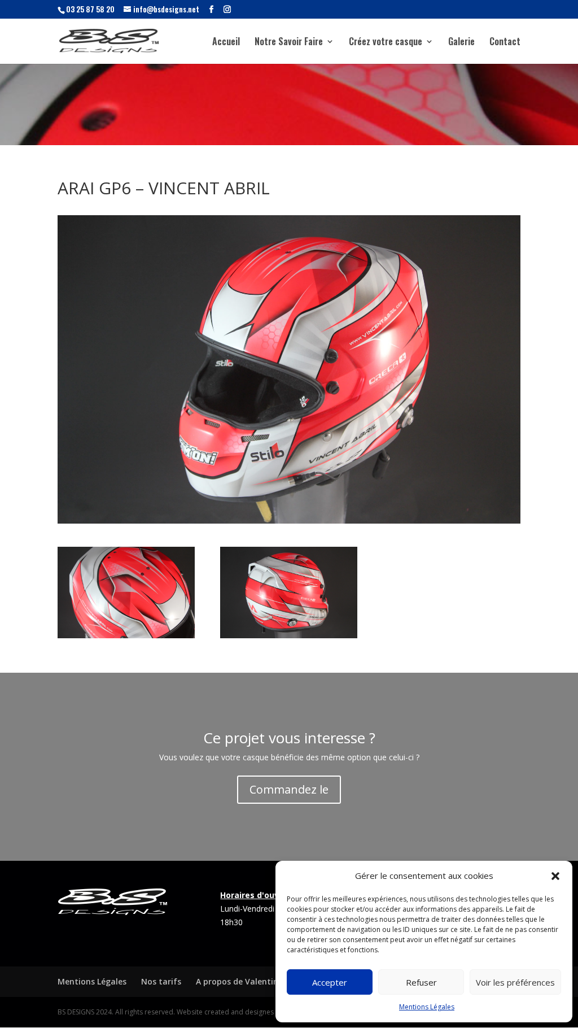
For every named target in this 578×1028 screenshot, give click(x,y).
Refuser (421, 982)
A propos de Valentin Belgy (249, 981)
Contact (504, 42)
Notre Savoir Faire (289, 42)
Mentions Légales (426, 1007)
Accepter (329, 982)
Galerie (461, 42)
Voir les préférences (515, 982)
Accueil (226, 42)
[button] (555, 876)
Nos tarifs (161, 981)
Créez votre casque (385, 42)
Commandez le (289, 789)
